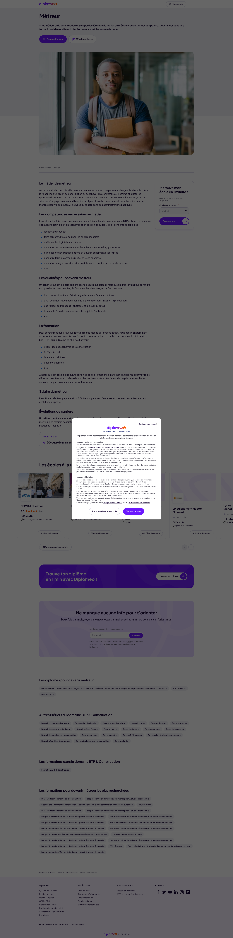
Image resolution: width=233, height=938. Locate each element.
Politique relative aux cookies (139, 503)
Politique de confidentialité (112, 503)
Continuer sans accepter (148, 424)
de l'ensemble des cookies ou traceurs (105, 447)
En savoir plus (117, 495)
